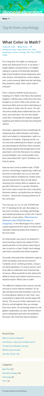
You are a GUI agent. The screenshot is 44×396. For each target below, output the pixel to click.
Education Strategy (9, 373)
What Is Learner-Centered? (13, 338)
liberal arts (27, 50)
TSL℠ (4, 381)
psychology (6, 52)
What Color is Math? (21, 42)
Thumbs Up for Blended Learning (15, 346)
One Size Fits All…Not (10, 354)
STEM (4, 55)
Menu (4, 18)
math (34, 50)
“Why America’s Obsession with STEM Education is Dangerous (20, 220)
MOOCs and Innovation (11, 350)
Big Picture (23, 47)
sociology (22, 52)
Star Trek (30, 52)
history (19, 50)
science (15, 52)
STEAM (38, 52)
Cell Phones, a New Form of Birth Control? (18, 342)
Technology (6, 377)
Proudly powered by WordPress (14, 391)
